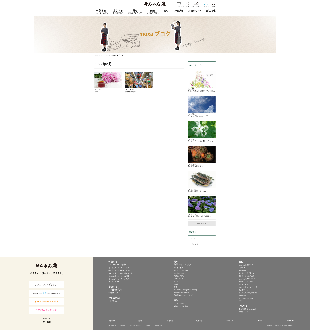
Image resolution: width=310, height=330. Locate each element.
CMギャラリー (230, 321)
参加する (118, 11)
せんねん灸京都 (114, 282)
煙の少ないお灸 (179, 273)
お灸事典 (242, 268)
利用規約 (122, 325)
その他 (176, 284)
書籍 (175, 287)
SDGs (241, 301)
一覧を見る (201, 223)
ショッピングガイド (135, 325)
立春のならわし (196, 244)
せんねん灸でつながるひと (248, 293)
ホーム (97, 55)
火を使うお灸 (178, 268)
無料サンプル (243, 312)
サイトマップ (158, 325)
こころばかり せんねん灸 (247, 309)
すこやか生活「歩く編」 (247, 273)
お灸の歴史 (243, 295)
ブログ (192, 238)
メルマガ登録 (289, 321)
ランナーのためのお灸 (246, 276)
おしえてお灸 (243, 284)
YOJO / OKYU (179, 276)
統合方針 (170, 321)
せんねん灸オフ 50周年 (247, 265)
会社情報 (111, 321)
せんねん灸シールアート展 (248, 287)
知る (153, 11)
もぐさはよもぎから (246, 298)
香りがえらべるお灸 (181, 270)
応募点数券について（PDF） (184, 295)
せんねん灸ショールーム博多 (118, 279)
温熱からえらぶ (179, 278)
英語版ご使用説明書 (181, 306)
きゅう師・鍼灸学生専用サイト (46, 302)
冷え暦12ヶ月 (243, 290)
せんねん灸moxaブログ (247, 279)
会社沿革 (141, 321)
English (148, 325)
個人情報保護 (112, 325)
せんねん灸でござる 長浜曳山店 (120, 273)
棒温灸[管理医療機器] (181, 292)
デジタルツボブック (246, 281)
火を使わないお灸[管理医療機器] (185, 290)
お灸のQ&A (194, 10)
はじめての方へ (179, 303)
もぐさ (176, 281)
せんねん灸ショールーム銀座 (118, 268)
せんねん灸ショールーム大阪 (118, 276)
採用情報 (199, 321)
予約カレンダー (114, 293)
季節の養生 (243, 270)
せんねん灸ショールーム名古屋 (119, 270)
